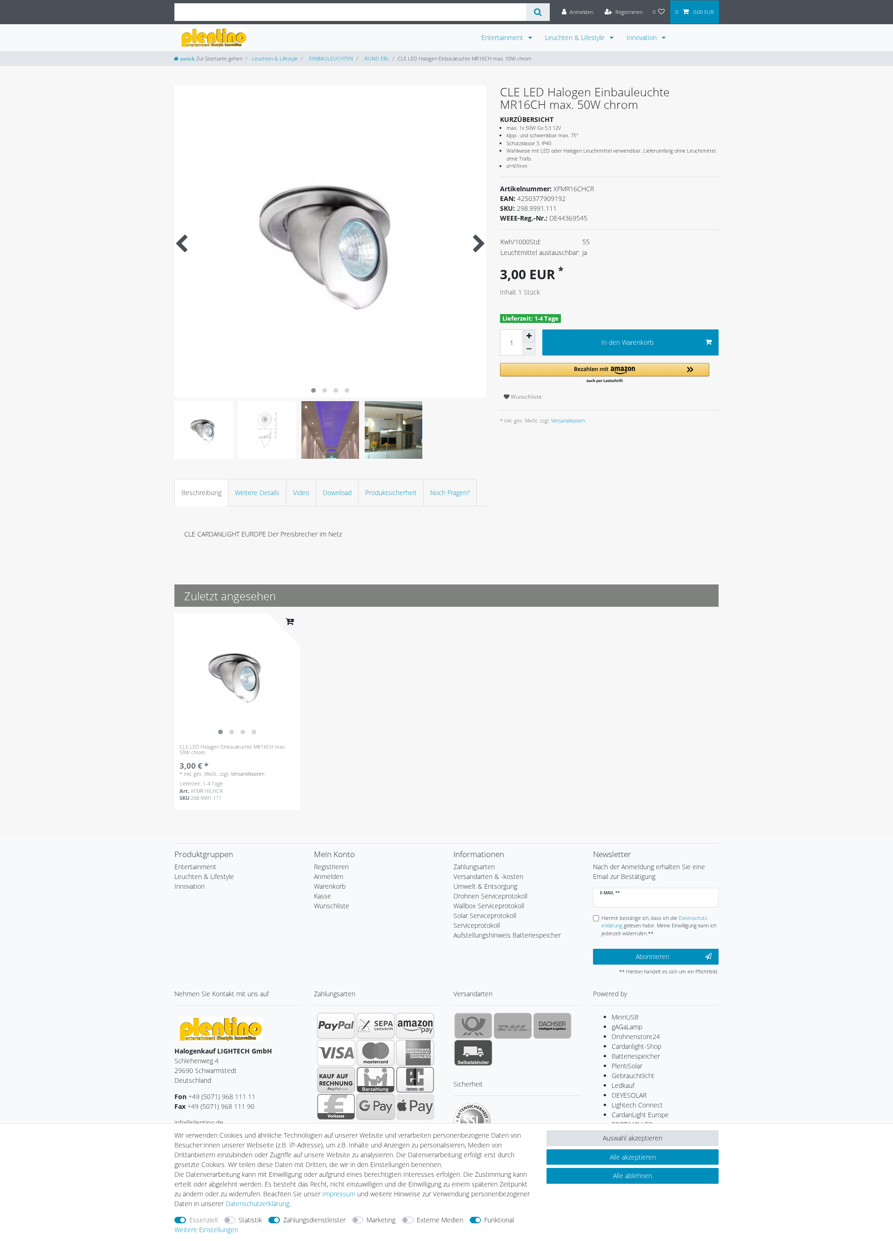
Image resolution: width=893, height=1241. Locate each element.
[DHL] (513, 1025)
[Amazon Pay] (415, 1025)
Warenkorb (330, 886)
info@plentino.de (198, 1122)
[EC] (415, 1079)
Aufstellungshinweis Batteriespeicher (507, 935)
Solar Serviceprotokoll (484, 915)
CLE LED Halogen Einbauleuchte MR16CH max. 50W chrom (233, 750)
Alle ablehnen (632, 1175)
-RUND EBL (375, 58)
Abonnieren (652, 956)
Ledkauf (623, 1085)
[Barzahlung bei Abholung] (375, 1079)
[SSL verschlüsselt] (472, 1121)
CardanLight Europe (640, 1114)
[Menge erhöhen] (528, 335)
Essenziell (203, 1219)
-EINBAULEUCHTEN (329, 58)
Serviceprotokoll (476, 925)
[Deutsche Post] (473, 1025)
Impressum (338, 1193)
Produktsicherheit (391, 492)
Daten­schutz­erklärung (257, 1203)
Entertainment (503, 37)
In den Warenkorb (627, 342)
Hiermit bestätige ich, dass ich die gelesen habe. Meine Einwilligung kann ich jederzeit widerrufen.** (658, 925)
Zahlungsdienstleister (314, 1219)
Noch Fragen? (450, 492)
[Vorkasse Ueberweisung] (336, 1106)
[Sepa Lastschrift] (375, 1025)
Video (301, 492)
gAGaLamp (627, 1026)
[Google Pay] (375, 1106)
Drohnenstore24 (636, 1036)
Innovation (642, 37)
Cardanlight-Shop (636, 1046)
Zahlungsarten (474, 866)
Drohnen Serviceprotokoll (490, 896)
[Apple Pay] (415, 1106)
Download (337, 492)
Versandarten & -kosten (488, 876)
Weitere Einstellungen (206, 1229)
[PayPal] (336, 1025)
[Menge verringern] (528, 349)
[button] (604, 373)
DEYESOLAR (629, 1095)
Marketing (381, 1219)
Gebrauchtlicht (633, 1075)
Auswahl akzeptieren (632, 1138)
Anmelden (328, 876)
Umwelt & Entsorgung (485, 886)
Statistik (250, 1219)
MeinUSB (625, 1017)
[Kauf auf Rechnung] (336, 1079)
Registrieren (331, 866)
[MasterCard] (375, 1052)
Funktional (499, 1219)
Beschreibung (201, 492)
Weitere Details (257, 492)
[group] (237, 676)
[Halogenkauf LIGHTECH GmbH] (220, 1028)
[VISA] (336, 1052)
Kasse (322, 896)
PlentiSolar (627, 1065)
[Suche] (538, 12)
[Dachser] (552, 1025)
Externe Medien (440, 1219)
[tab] (201, 492)
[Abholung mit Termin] (473, 1052)
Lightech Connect (637, 1104)
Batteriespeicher (636, 1056)
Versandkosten (567, 420)
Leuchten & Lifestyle (575, 37)
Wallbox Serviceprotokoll (488, 905)
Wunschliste (525, 397)
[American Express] (415, 1052)
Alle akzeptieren (633, 1157)
